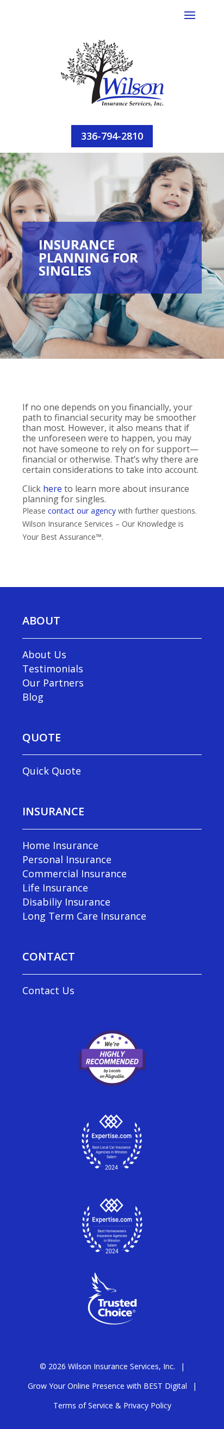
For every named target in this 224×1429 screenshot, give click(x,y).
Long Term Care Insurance (84, 915)
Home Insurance (60, 845)
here (52, 489)
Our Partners (53, 682)
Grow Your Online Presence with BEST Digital (107, 1386)
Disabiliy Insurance (66, 901)
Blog (32, 696)
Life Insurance (55, 887)
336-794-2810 (112, 135)
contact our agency (82, 511)
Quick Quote (51, 770)
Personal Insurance (66, 859)
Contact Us (48, 990)
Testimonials (52, 668)
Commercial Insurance (74, 873)
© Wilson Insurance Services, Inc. (107, 1366)
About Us (44, 654)
